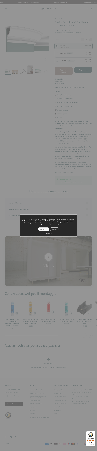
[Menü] (94, 432)
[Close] (75, 216)
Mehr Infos (57, 225)
